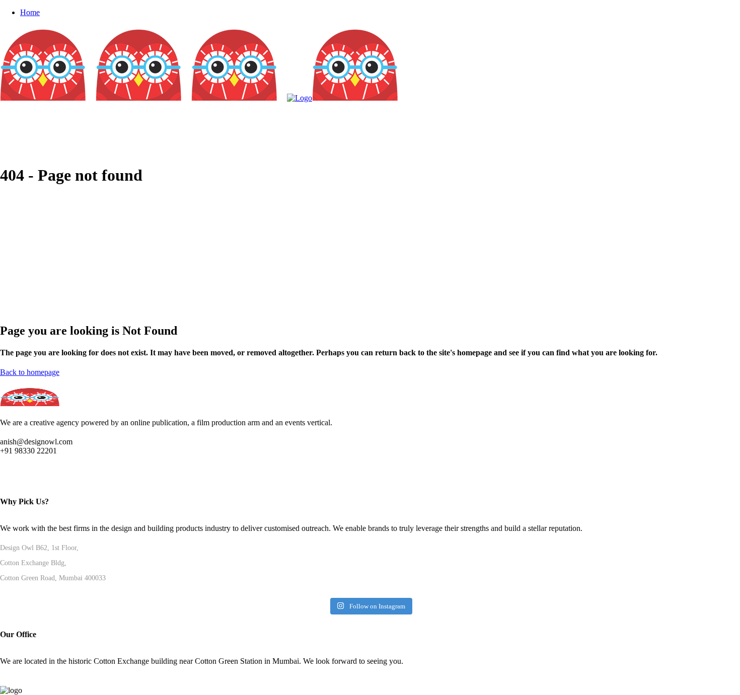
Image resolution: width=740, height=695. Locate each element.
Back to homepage (29, 372)
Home (30, 12)
